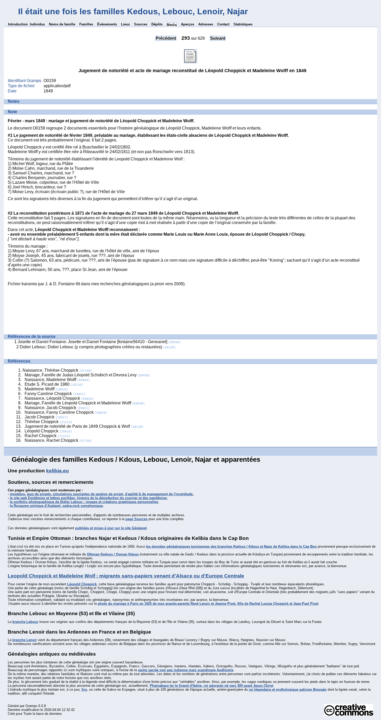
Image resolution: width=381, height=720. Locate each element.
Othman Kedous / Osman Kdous (113, 554)
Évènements (107, 24)
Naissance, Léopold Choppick (59, 398)
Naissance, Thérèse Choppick (57, 370)
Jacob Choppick (46, 417)
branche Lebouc (25, 622)
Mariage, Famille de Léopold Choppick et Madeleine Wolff (85, 403)
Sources (140, 24)
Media (172, 25)
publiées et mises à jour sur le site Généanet (111, 528)
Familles (86, 24)
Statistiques (243, 24)
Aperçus (187, 24)
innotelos (17, 494)
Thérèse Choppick (48, 421)
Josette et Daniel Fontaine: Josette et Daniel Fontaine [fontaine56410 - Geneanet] (99, 341)
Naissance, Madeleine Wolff (57, 379)
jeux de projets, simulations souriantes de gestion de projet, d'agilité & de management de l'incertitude (110, 494)
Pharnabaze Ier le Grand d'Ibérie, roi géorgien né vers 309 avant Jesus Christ (211, 686)
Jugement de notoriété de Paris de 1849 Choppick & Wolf (84, 426)
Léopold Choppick (48, 431)
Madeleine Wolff (46, 389)
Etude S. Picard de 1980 (54, 384)
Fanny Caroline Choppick (55, 393)
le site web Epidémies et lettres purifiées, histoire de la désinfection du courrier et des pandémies (88, 498)
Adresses (205, 24)
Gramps (31, 706)
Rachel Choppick (47, 435)
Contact (223, 24)
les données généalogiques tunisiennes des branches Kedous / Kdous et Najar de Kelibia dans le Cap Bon (231, 546)
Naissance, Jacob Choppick (57, 407)
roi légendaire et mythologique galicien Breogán (288, 689)
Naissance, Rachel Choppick (58, 440)
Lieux (125, 24)
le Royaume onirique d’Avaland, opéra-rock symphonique (56, 506)
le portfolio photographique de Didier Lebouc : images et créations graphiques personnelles (84, 502)
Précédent (166, 38)
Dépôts (157, 24)
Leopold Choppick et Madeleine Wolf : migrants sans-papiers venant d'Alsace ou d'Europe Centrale (126, 576)
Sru (84, 689)
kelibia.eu (57, 470)
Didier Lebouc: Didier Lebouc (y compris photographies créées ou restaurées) (98, 347)
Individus (37, 24)
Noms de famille (62, 24)
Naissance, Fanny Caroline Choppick (66, 412)
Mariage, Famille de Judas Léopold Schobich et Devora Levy (87, 375)
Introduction (18, 24)
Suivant (217, 38)
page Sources (136, 519)
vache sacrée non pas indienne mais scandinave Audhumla (185, 670)
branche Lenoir (24, 640)
